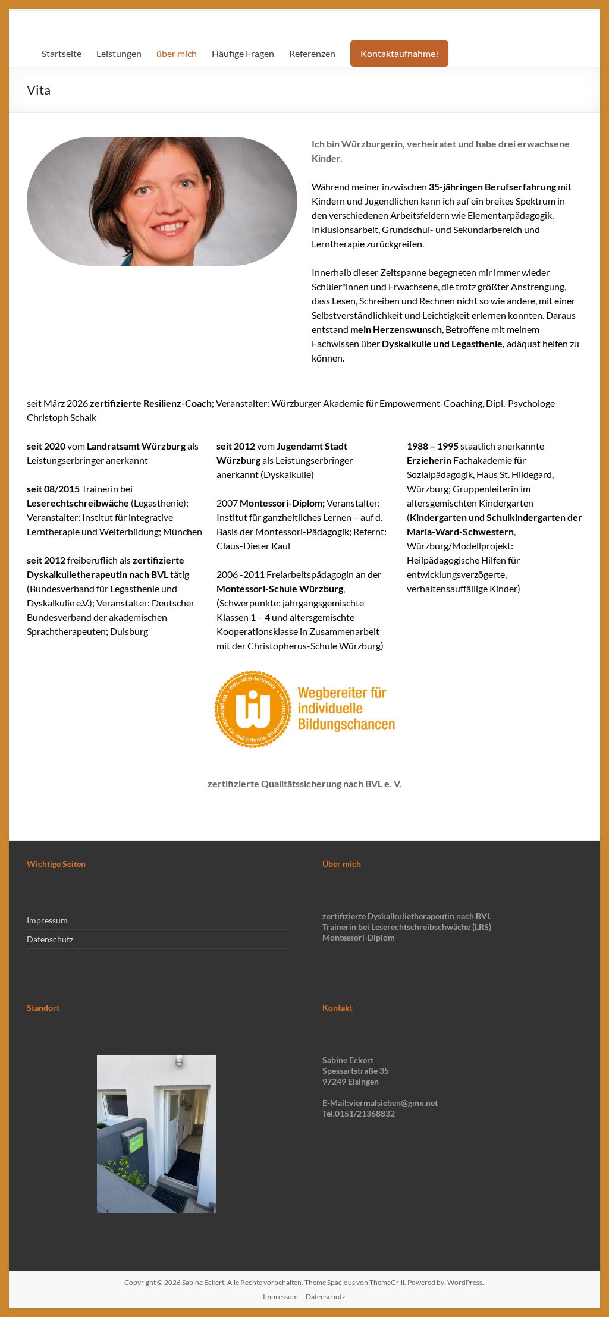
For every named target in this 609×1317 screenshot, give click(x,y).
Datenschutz (50, 939)
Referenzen (312, 53)
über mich (176, 53)
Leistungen (119, 53)
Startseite (61, 53)
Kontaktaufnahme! (399, 53)
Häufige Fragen (243, 53)
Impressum (47, 920)
